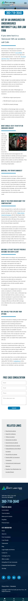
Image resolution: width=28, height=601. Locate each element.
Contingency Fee (6, 556)
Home (3, 530)
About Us (4, 534)
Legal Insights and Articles (8, 549)
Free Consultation (6, 537)
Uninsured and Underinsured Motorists (13, 465)
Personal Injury (5, 522)
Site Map (4, 568)
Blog (3, 546)
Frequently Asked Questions (9, 565)
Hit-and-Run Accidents (11, 454)
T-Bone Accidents (10, 437)
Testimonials (5, 543)
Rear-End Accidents (11, 431)
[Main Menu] (25, 3)
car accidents (18, 52)
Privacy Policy (5, 586)
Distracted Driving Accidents (13, 445)
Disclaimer (13, 586)
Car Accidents (5, 510)
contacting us (17, 361)
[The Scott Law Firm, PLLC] (8, 2)
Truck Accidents (6, 513)
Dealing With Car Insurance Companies (13, 459)
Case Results (5, 540)
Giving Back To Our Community (9, 562)
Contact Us (4, 552)
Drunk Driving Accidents (12, 442)
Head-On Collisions (11, 434)
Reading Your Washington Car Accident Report (13, 471)
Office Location (5, 559)
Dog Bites (4, 519)
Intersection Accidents (11, 439)
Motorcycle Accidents (7, 516)
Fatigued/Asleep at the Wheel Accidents (13, 450)
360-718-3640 (14, 13)
